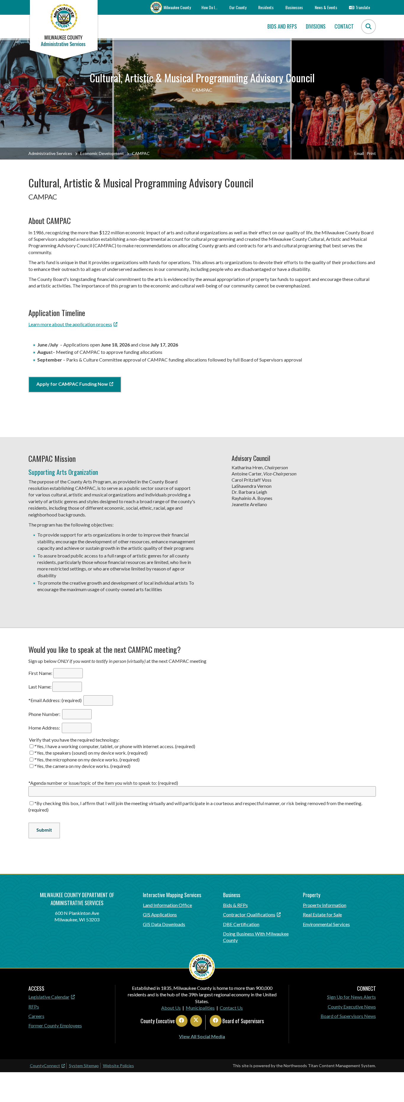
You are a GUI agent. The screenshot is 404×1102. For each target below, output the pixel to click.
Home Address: (44, 727)
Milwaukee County (177, 7)
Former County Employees (55, 1025)
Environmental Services (326, 924)
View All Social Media (202, 1036)
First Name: (40, 673)
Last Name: (39, 686)
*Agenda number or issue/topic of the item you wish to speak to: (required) (103, 783)
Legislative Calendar (49, 997)
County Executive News (352, 1006)
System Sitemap (84, 1065)
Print (371, 153)
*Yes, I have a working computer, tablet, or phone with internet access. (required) (114, 746)
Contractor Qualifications (249, 914)
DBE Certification (241, 924)
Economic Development (102, 153)
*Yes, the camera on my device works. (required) (82, 766)
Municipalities (200, 1008)
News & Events (326, 7)
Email (359, 153)
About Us (171, 1008)
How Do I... (209, 7)
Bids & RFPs (235, 905)
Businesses (294, 7)
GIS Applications (160, 914)
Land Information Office (167, 905)
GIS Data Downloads (164, 924)
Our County (237, 7)
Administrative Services (50, 153)
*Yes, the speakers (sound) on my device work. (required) (91, 753)
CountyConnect (45, 1065)
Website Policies (118, 1065)
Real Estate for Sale (322, 914)
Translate (362, 7)
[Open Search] (368, 26)
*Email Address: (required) (55, 700)
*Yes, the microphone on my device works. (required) (87, 759)
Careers (36, 1016)
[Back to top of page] (392, 1088)
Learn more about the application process (70, 324)
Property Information (324, 905)
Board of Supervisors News (348, 1016)
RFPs (33, 1006)
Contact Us (231, 1008)
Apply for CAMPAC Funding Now (72, 384)
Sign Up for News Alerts (351, 997)
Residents (266, 7)
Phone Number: (44, 714)
